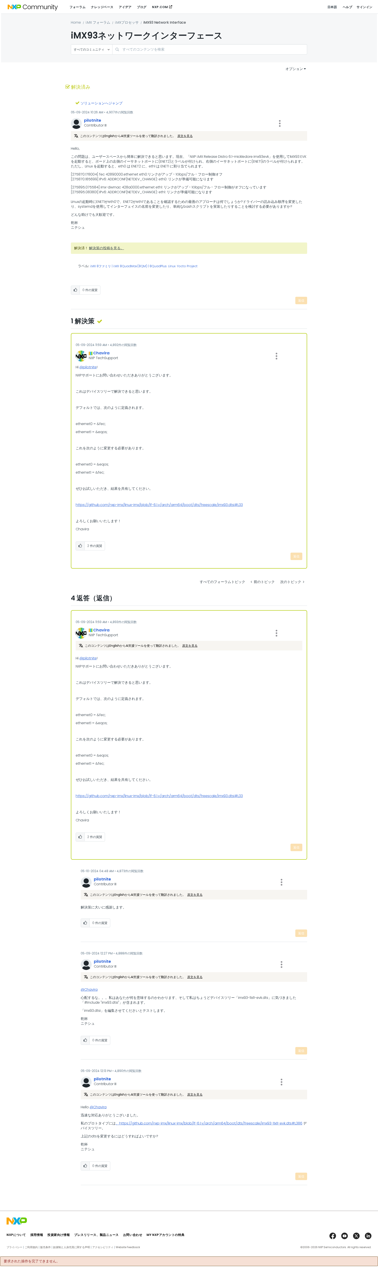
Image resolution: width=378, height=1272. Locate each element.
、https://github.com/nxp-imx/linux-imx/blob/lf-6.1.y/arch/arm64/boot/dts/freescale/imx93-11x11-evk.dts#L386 (209, 1123)
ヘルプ (347, 7)
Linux (171, 266)
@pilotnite (88, 367)
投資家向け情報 (58, 1235)
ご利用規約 (31, 1247)
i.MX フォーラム (98, 22)
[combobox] (209, 49)
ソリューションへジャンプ (101, 103)
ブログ (142, 7)
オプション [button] (294, 68)
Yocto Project (187, 266)
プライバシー (14, 1247)
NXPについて (16, 1235)
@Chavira (89, 989)
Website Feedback (128, 1247)
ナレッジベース (102, 7)
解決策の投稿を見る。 (106, 248)
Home (76, 22)
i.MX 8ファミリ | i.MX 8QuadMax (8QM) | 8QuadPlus (128, 266)
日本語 (332, 7)
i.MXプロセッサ (127, 22)
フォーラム (78, 7)
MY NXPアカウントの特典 (165, 1235)
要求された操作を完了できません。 (32, 1261)
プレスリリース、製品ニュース (96, 1235)
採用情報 (36, 1235)
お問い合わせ (132, 1235)
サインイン (365, 7)
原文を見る (185, 136)
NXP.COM (160, 7)
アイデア (125, 7)
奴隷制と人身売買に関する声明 (71, 1247)
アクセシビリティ (102, 1247)
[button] (279, 123)
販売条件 (45, 1247)
